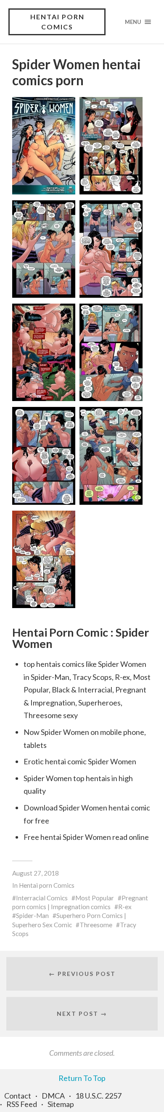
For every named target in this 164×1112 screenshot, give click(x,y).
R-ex (125, 906)
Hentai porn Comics (46, 885)
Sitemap (61, 1104)
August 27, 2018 (35, 873)
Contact (17, 1095)
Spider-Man (32, 915)
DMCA (53, 1095)
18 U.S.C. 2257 (98, 1095)
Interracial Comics (42, 898)
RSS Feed (21, 1104)
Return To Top (82, 1078)
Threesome (95, 924)
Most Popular (94, 898)
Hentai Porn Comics (57, 22)
